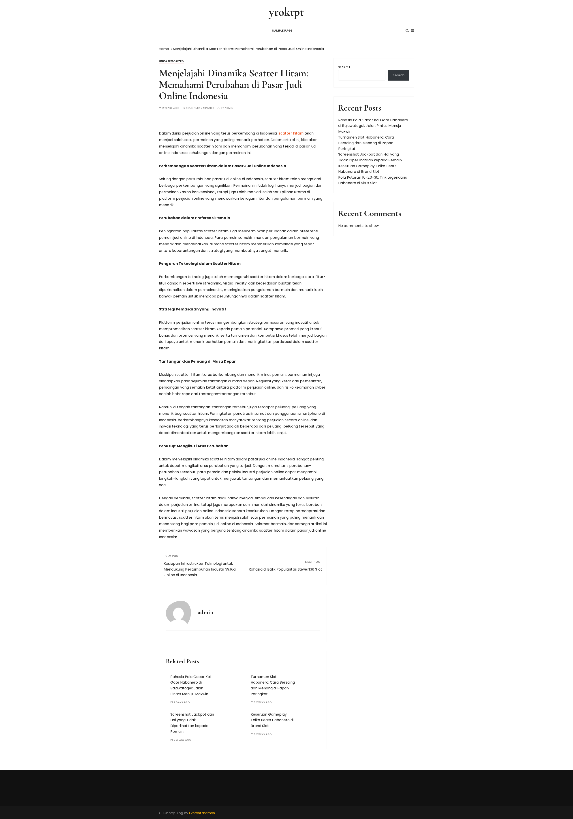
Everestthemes (202, 812)
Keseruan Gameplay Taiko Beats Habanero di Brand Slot (272, 720)
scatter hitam (291, 133)
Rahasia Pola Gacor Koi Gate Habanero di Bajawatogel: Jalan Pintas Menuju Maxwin (373, 126)
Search (344, 67)
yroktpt (286, 12)
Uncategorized (171, 61)
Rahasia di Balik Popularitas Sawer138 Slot (285, 569)
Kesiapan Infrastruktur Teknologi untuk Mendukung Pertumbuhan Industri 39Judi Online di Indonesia (200, 569)
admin (229, 108)
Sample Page (282, 30)
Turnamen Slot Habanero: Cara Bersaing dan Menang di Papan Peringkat (366, 143)
